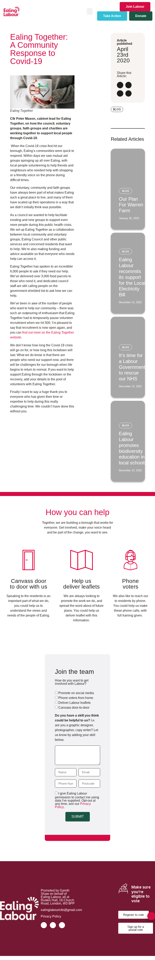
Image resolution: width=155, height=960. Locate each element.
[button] (89, 11)
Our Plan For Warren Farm (131, 204)
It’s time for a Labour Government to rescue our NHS (132, 367)
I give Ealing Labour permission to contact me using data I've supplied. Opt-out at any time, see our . (77, 800)
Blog (125, 190)
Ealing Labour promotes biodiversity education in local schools (132, 448)
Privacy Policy (51, 916)
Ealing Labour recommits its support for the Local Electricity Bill (132, 277)
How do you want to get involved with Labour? (71, 682)
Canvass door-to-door (73, 707)
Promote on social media (76, 693)
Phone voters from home (75, 698)
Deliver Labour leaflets (74, 702)
